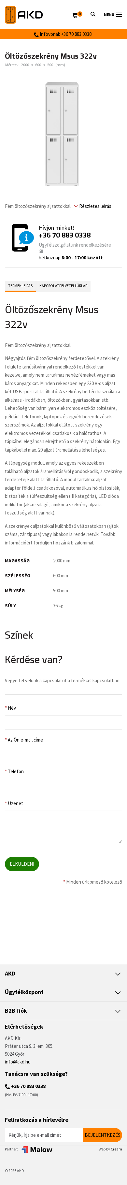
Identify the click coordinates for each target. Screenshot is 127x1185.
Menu (109, 14)
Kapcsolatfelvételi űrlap (63, 285)
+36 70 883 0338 (65, 235)
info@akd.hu (18, 1062)
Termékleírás (20, 285)
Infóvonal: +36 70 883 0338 (65, 34)
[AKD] (38, 15)
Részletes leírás (94, 206)
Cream (116, 1149)
